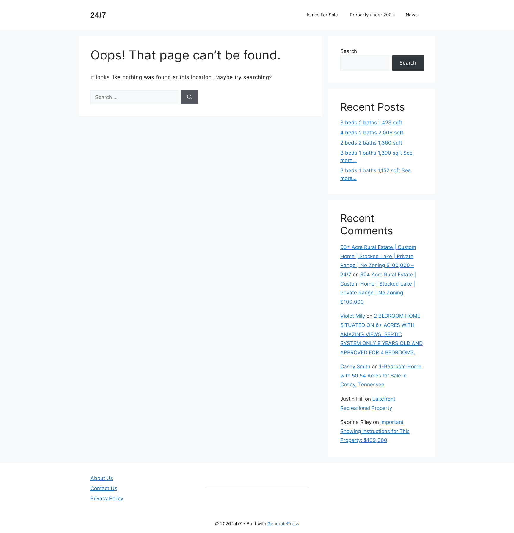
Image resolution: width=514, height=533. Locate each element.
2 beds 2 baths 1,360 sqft (371, 143)
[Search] (189, 97)
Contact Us (103, 488)
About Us (101, 478)
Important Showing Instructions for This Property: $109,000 (375, 431)
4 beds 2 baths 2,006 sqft (371, 133)
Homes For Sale (321, 15)
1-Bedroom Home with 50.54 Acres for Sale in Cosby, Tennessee (380, 375)
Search (348, 51)
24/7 (98, 15)
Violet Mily (352, 316)
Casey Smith (355, 366)
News (412, 15)
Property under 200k (372, 15)
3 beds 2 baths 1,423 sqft (371, 123)
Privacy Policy (106, 498)
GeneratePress (283, 523)
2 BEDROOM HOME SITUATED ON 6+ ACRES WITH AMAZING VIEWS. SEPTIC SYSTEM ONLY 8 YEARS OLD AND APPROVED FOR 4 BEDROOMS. (381, 334)
